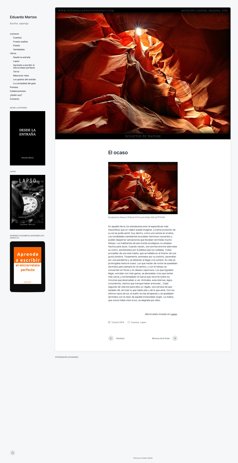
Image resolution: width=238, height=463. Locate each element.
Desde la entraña (21, 57)
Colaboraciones (18, 91)
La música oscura (113, 391)
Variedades (19, 49)
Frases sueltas (20, 41)
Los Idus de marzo (158, 394)
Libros (13, 53)
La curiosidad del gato (24, 83)
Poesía (16, 45)
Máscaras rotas (21, 75)
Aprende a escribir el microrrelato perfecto (24, 66)
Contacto (14, 99)
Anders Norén (147, 458)
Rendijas (63, 443)
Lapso (16, 61)
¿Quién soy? (16, 95)
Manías (197, 396)
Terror (16, 71)
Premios (14, 87)
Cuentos (17, 37)
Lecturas (14, 34)
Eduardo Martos (23, 17)
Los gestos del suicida (24, 79)
